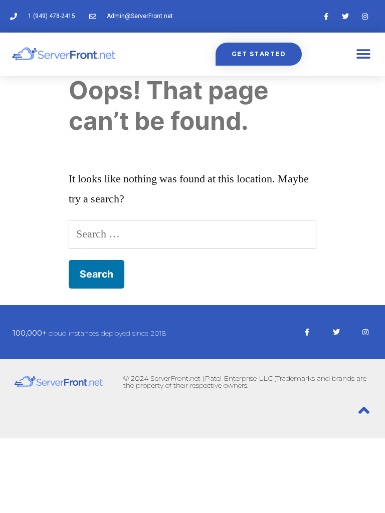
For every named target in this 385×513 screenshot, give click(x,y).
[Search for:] (192, 234)
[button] (363, 54)
